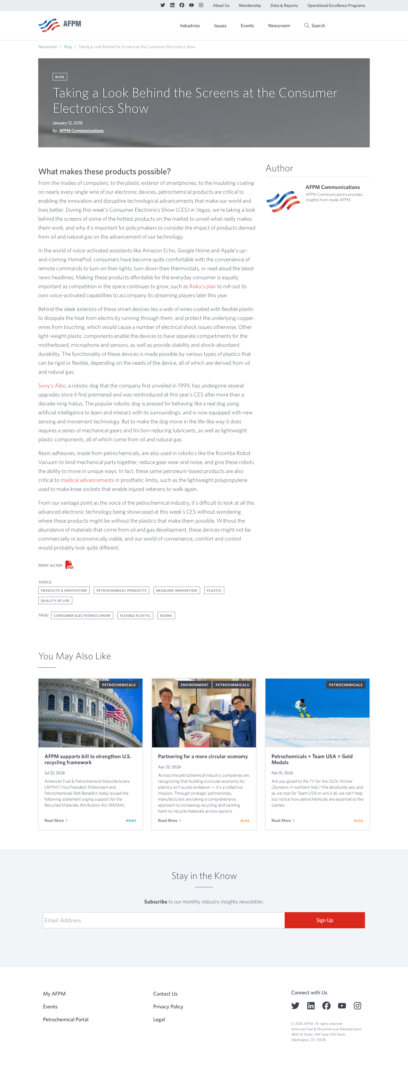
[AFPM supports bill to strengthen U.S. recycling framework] (90, 713)
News (131, 820)
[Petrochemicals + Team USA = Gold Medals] (317, 713)
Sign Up (324, 920)
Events (247, 25)
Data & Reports (284, 5)
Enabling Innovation (176, 590)
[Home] (59, 25)
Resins (166, 615)
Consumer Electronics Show (82, 615)
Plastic (214, 590)
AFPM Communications (81, 130)
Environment (194, 685)
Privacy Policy (168, 1006)
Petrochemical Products (121, 590)
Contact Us (165, 993)
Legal (159, 1019)
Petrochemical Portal (65, 1019)
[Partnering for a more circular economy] (204, 713)
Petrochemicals (119, 685)
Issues (220, 25)
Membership (250, 5)
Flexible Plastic (135, 615)
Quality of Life (55, 600)
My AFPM (354, 26)
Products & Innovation (64, 590)
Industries (190, 25)
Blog (68, 46)
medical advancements (87, 480)
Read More (54, 820)
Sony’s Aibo (52, 385)
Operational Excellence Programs (336, 5)
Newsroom (279, 25)
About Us (221, 5)
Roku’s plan (202, 286)
